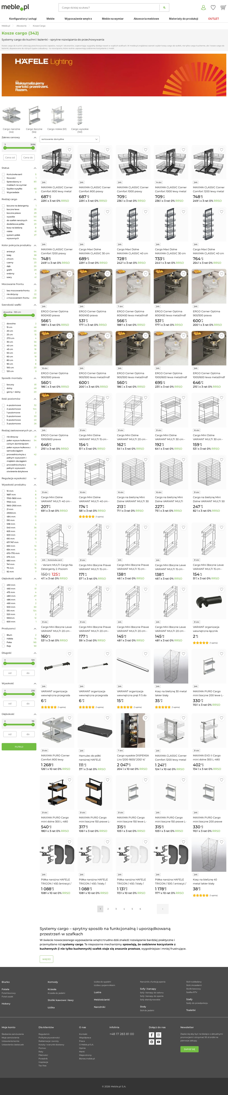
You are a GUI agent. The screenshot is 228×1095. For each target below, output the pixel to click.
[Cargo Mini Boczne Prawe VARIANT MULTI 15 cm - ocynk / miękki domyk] (133, 540)
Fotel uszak (7, 996)
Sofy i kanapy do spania (151, 996)
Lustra (97, 992)
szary (21, 277)
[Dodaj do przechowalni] (69, 150)
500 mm (21, 607)
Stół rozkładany (194, 981)
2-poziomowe (21, 409)
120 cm (21, 371)
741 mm (21, 564)
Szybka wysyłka (21, 188)
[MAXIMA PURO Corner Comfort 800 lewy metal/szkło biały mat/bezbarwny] (57, 730)
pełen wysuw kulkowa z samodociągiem (21, 449)
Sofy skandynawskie (150, 999)
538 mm (21, 524)
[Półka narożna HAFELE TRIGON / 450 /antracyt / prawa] (57, 854)
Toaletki (191, 1010)
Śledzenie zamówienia (13, 1034)
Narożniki (99, 1006)
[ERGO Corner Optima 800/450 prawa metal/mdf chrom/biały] (57, 286)
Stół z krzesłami (194, 985)
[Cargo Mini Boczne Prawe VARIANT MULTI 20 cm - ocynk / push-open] (95, 602)
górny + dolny (21, 392)
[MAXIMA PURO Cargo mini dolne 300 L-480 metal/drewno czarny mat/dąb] (57, 792)
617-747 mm (21, 542)
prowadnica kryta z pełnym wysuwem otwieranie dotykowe (21, 468)
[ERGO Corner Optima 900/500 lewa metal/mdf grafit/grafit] (133, 348)
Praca (82, 1041)
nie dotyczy (21, 294)
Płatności (43, 1055)
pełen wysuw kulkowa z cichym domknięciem (21, 442)
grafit (21, 270)
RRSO (65, 200)
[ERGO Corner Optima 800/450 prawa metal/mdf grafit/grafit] (95, 286)
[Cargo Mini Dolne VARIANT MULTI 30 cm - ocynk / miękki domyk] (209, 410)
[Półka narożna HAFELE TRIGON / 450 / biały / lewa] (95, 854)
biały (21, 255)
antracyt (21, 251)
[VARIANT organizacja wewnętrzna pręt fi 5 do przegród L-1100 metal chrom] (133, 666)
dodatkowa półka (21, 224)
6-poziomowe (21, 420)
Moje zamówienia (10, 1037)
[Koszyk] (223, 7)
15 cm (21, 327)
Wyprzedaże (21, 192)
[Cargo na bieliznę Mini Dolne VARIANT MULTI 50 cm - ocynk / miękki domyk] (209, 472)
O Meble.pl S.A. (86, 1044)
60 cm (21, 356)
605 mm (21, 531)
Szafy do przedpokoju (197, 1003)
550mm (21, 618)
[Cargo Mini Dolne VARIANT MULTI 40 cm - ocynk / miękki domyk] (95, 472)
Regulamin (44, 1034)
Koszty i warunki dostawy (51, 1044)
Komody (53, 981)
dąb (21, 266)
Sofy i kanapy (148, 988)
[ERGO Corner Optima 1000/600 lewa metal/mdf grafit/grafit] (209, 348)
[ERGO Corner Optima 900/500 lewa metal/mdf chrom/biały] (95, 348)
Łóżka (51, 1007)
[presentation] (6, 75)
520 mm (21, 614)
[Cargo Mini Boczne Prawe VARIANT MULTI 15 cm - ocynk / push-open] (95, 540)
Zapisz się (189, 1049)
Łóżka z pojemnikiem (104, 985)
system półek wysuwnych (21, 237)
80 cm (21, 360)
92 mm (21, 571)
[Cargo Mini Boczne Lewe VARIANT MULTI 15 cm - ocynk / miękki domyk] (171, 540)
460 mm (21, 588)
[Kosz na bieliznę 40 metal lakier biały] (209, 854)
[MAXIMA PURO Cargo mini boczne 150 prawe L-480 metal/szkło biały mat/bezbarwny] (171, 792)
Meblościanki (102, 999)
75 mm (21, 568)
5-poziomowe (21, 416)
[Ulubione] (213, 7)
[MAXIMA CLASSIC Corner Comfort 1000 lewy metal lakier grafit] (171, 162)
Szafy (189, 999)
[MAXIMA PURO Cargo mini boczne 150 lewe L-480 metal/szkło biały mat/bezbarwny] (133, 792)
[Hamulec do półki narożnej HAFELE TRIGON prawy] (95, 730)
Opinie (82, 1048)
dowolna (21, 323)
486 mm (21, 599)
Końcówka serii (21, 174)
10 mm (21, 491)
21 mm (21, 509)
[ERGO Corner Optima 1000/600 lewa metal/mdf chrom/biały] (171, 348)
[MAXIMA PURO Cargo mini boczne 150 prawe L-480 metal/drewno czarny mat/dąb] (95, 792)
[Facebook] (151, 1035)
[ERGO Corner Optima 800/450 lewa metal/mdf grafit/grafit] (171, 286)
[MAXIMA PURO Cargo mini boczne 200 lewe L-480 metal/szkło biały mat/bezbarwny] (209, 666)
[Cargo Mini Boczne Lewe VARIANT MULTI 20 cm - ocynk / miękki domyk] (171, 602)
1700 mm (21, 502)
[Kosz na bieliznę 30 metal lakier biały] (171, 666)
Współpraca (85, 1037)
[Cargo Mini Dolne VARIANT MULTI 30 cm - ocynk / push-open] (171, 410)
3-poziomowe (21, 423)
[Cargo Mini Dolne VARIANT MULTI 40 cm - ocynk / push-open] (57, 472)
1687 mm (21, 494)
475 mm (21, 592)
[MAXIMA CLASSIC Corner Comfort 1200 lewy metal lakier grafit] (209, 162)
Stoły (143, 1006)
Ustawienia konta (10, 1041)
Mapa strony (85, 1055)
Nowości (21, 178)
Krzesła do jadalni (56, 993)
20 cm (21, 331)
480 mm (21, 596)
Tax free (42, 1065)
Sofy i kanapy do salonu (152, 992)
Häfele (21, 638)
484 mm (21, 516)
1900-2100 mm (21, 505)
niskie (21, 231)
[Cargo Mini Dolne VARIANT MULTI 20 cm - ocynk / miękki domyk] (133, 410)
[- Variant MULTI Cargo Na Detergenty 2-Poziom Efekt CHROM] (57, 540)
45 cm (21, 349)
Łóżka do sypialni (102, 981)
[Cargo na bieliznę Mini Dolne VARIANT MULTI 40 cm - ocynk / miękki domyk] (171, 472)
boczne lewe (21, 209)
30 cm (21, 342)
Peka (21, 642)
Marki (82, 1051)
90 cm (21, 364)
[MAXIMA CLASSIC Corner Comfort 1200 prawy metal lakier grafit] (57, 224)
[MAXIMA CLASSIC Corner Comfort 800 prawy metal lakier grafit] (95, 162)
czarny (21, 262)
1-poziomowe (21, 412)
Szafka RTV (191, 992)
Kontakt (83, 1034)
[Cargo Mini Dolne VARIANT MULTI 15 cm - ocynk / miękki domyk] (95, 410)
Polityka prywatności (49, 1037)
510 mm (21, 520)
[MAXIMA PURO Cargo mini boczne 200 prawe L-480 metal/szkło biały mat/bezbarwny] (209, 792)
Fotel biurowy (9, 993)
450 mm (21, 585)
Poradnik (43, 1058)
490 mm (21, 603)
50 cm (21, 353)
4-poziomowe (21, 405)
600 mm (21, 535)
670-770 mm (21, 553)
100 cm (21, 367)
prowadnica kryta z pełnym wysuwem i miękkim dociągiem (21, 457)
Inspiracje (43, 1062)
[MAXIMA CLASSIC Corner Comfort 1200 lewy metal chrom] (171, 730)
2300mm (21, 513)
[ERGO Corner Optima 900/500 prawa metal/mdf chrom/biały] (209, 286)
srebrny (21, 273)
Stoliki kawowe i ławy (61, 1000)
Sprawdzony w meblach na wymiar (21, 183)
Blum (21, 635)
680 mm (21, 560)
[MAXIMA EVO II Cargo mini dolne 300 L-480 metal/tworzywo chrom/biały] (209, 730)
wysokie (21, 216)
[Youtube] (158, 1042)
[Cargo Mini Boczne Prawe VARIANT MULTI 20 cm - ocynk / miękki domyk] (133, 602)
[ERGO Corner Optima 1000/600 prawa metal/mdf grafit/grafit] (57, 410)
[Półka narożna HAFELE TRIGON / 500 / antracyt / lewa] (171, 854)
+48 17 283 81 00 (121, 1034)
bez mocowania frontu (21, 290)
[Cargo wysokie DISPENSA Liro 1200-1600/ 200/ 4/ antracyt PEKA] (133, 730)
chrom (21, 259)
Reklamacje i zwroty (49, 1041)
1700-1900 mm (21, 498)
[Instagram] (158, 1035)
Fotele (5, 989)
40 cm (21, 345)
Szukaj (164, 8)
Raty (41, 1051)
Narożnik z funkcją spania (152, 981)
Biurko (6, 981)
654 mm (21, 549)
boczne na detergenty (21, 205)
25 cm (21, 334)
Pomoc (42, 1048)
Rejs (21, 646)
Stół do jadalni (147, 1010)
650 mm (21, 546)
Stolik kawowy (193, 988)
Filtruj (19, 747)
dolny (21, 388)
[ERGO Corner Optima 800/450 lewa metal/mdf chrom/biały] (133, 286)
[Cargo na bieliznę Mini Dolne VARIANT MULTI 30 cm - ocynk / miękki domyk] (133, 472)
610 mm (21, 538)
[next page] (163, 909)
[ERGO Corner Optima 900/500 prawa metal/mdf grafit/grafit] (57, 348)
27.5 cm (21, 338)
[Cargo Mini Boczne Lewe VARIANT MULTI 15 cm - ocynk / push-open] (209, 540)
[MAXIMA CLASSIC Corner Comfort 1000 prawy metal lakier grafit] (133, 162)
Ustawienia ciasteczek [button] (13, 1044)
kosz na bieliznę (21, 227)
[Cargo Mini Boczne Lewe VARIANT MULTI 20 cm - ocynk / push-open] (57, 602)
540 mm (21, 527)
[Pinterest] (151, 1042)
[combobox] (70, 139)
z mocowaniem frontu (21, 298)
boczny (21, 384)
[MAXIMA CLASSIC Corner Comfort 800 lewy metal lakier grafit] (57, 162)
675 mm (21, 557)
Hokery (6, 1003)
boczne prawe (21, 213)
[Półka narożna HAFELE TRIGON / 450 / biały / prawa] (133, 854)
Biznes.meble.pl (87, 1058)
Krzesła (52, 989)
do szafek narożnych (21, 220)
